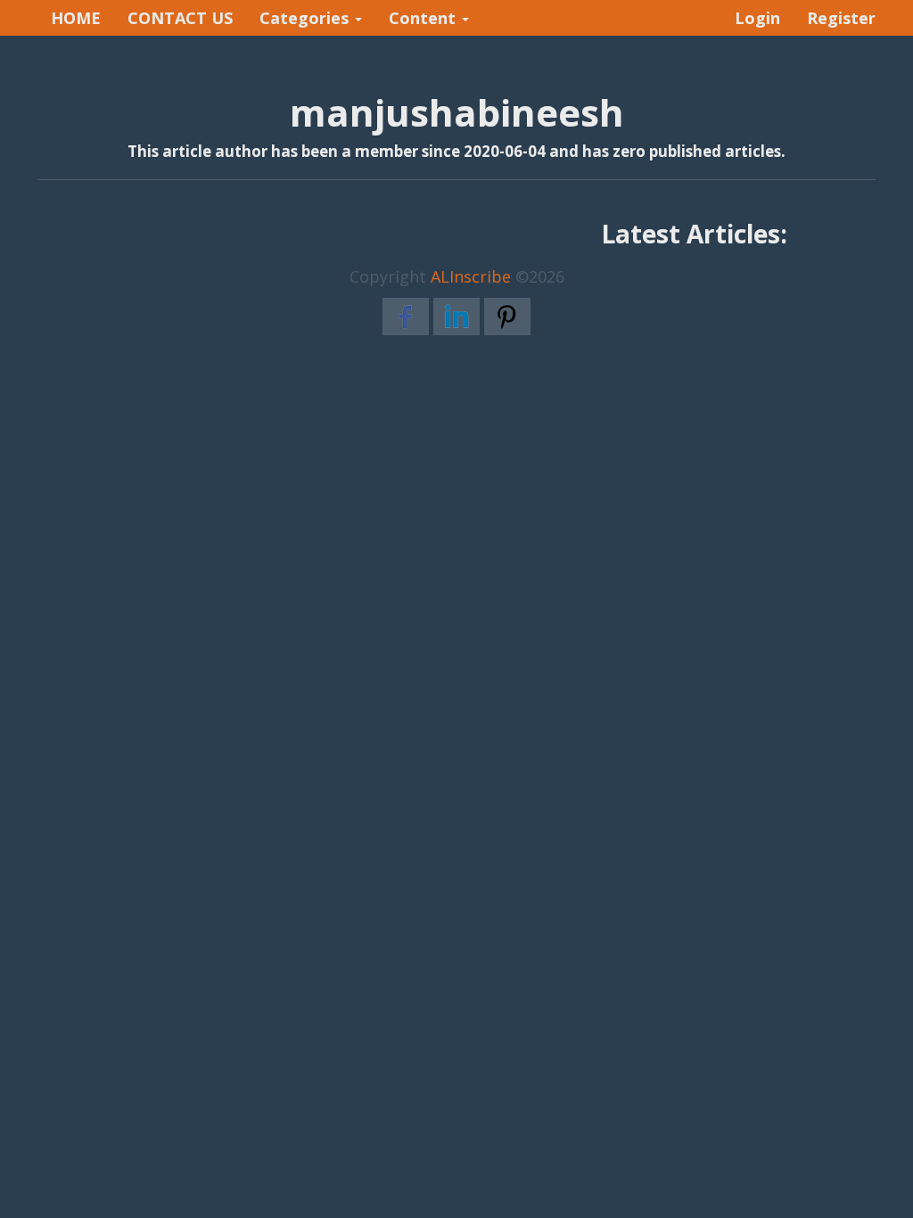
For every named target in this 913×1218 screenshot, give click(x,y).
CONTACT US (180, 18)
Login (757, 18)
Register (841, 18)
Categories (306, 18)
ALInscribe (471, 276)
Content (424, 18)
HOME (76, 18)
